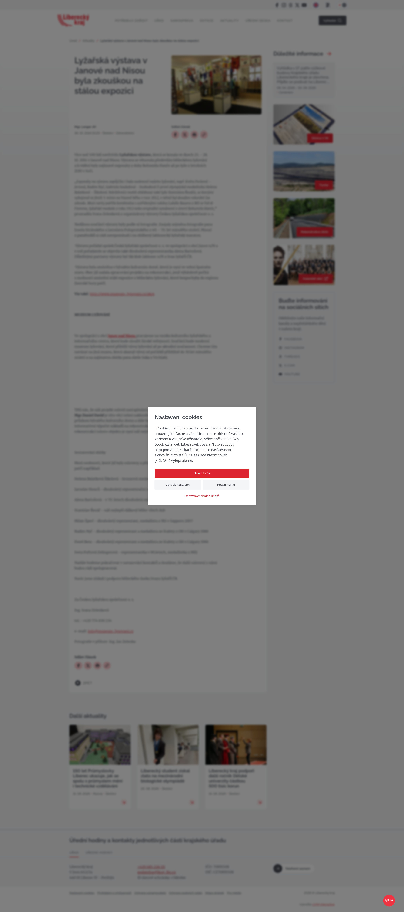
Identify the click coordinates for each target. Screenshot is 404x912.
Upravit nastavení (177, 484)
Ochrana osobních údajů (202, 496)
